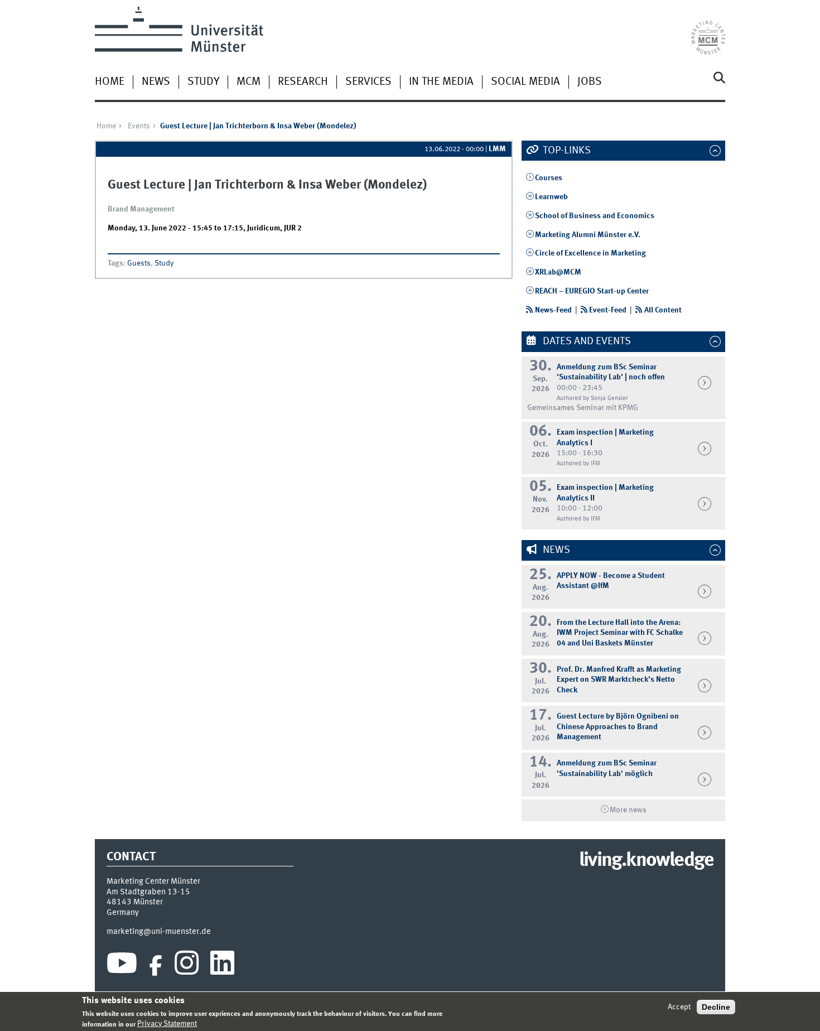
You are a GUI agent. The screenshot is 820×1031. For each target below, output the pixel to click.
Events (139, 126)
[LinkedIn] (222, 966)
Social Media (525, 82)
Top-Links (566, 151)
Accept (679, 1007)
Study (203, 82)
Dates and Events (586, 341)
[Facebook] (155, 966)
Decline (716, 1007)
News (156, 82)
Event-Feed (607, 310)
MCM (249, 82)
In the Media (441, 82)
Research (303, 82)
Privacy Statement (167, 1024)
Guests (139, 263)
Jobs (589, 82)
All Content (663, 310)
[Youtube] (122, 966)
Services (368, 82)
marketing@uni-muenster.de (159, 931)
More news (628, 810)
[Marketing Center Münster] (708, 31)
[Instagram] (187, 966)
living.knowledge (646, 861)
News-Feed (553, 310)
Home (109, 82)
